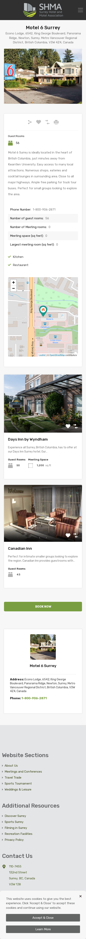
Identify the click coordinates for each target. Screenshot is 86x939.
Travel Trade (13, 777)
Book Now (43, 606)
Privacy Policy (14, 840)
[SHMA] (43, 15)
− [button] (13, 288)
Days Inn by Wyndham (28, 439)
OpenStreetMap (57, 354)
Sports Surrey (14, 822)
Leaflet (42, 354)
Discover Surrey (15, 816)
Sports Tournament (18, 783)
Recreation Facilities (18, 834)
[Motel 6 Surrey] (43, 311)
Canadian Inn (20, 548)
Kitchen (18, 257)
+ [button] (13, 282)
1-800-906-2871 (34, 698)
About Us (11, 765)
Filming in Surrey (16, 828)
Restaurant (20, 265)
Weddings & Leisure (18, 789)
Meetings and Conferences (23, 771)
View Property (43, 421)
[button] (80, 896)
